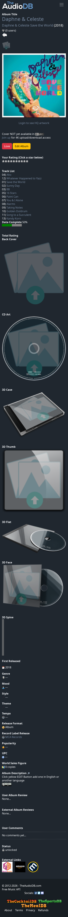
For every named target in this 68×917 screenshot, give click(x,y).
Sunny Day (13, 185)
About (8, 910)
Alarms (10, 204)
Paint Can (12, 196)
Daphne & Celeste (23, 19)
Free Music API (11, 889)
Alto (8, 175)
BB (8, 189)
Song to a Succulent (18, 215)
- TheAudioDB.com (29, 885)
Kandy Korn (13, 218)
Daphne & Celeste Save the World (27, 25)
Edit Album (21, 146)
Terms (19, 910)
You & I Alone (14, 200)
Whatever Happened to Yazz (24, 178)
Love (7, 146)
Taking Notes (14, 207)
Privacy (30, 910)
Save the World (15, 182)
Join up (6, 137)
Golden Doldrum (16, 211)
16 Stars (11, 193)
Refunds (43, 910)
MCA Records (13, 737)
